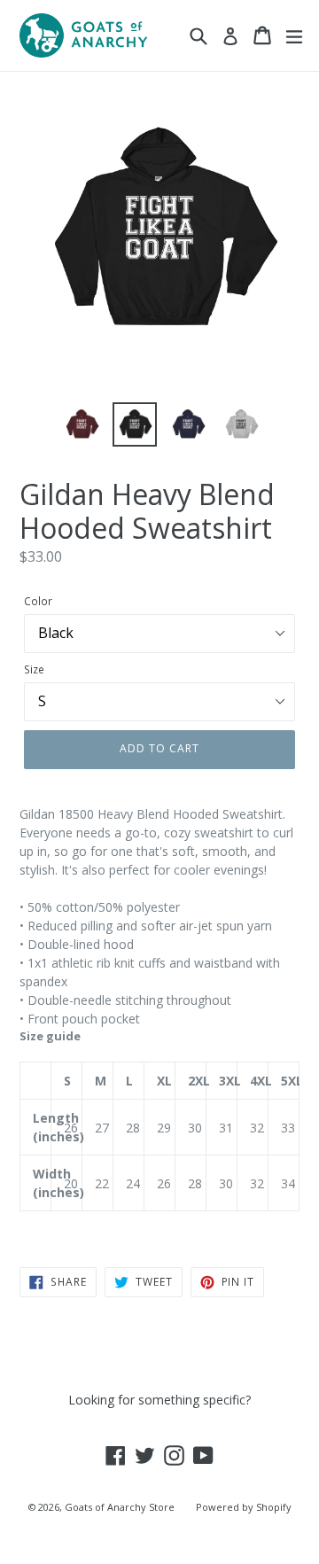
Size (34, 669)
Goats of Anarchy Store (120, 1506)
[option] (81, 424)
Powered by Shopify (244, 1506)
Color (38, 601)
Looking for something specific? (159, 1399)
